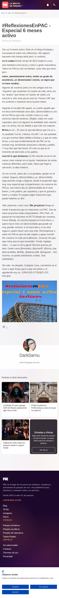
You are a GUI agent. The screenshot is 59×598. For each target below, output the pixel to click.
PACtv (6, 517)
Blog (9, 13)
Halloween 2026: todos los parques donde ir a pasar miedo (14, 445)
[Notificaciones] (47, 4)
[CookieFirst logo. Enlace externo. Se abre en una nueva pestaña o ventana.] (3, 571)
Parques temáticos (11, 525)
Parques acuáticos (11, 529)
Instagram (7, 513)
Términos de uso (10, 552)
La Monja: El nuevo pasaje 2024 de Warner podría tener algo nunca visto (15, 408)
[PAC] (5, 5)
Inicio (3, 13)
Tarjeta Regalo (9, 536)
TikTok (6, 509)
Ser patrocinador (10, 545)
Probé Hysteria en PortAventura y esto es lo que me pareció (43, 408)
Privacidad (7, 556)
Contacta (7, 549)
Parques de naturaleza (13, 533)
